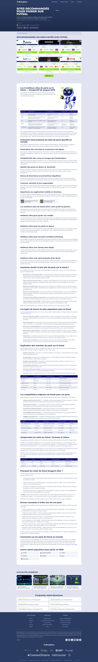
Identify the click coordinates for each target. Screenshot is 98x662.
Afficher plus (48, 75)
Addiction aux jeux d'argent (34, 660)
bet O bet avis (49, 54)
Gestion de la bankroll (47, 624)
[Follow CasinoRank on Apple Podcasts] (80, 640)
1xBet (22, 113)
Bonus (31, 618)
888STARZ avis (49, 71)
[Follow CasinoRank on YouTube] (75, 640)
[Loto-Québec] (44, 650)
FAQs (47, 626)
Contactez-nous (65, 624)
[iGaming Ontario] (69, 650)
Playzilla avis (27, 71)
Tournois (31, 624)
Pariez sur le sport (64, 1)
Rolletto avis (27, 54)
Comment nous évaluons (65, 620)
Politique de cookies (22, 660)
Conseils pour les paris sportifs (47, 620)
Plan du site (65, 626)
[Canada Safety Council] (37, 650)
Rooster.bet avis (71, 71)
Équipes (31, 626)
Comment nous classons (65, 622)
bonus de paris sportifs (27, 311)
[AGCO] (29, 650)
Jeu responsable (47, 622)
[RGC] (51, 650)
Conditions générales (68, 660)
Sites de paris (54, 1)
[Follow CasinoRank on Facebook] (66, 640)
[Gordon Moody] (59, 650)
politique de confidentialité (56, 660)
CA (17, 639)
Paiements (31, 620)
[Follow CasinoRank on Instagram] (69, 640)
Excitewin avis (70, 54)
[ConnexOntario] (38, 655)
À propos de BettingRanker (65, 618)
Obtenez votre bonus (27, 52)
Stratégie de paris (47, 618)
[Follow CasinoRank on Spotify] (77, 640)
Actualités (79, 1)
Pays (31, 622)
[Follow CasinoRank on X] (72, 640)
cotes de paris (25, 440)
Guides (72, 1)
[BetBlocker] (59, 655)
